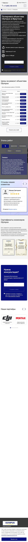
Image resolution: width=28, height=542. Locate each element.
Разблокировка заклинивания (5, 100)
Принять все (14, 539)
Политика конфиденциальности (9, 535)
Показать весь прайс (14, 130)
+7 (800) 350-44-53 (10, 6)
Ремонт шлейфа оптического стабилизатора (5, 123)
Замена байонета (6, 119)
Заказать (23, 93)
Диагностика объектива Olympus (7, 94)
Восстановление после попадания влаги (7, 110)
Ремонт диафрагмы (6, 106)
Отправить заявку (14, 66)
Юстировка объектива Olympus (7, 116)
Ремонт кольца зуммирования (5, 97)
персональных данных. (16, 70)
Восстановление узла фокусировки (7, 104)
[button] (23, 183)
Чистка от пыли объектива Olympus (8, 113)
